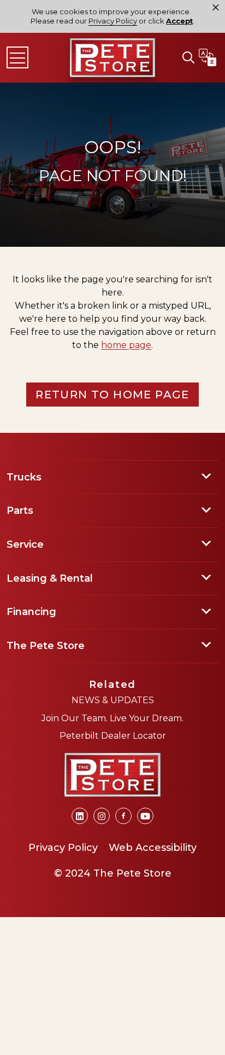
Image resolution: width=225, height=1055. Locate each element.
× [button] (215, 7)
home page (126, 345)
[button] (188, 57)
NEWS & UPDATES (113, 700)
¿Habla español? (207, 57)
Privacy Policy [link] (112, 20)
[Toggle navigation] (17, 57)
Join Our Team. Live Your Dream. (112, 718)
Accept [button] (179, 21)
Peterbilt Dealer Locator (113, 736)
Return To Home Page (112, 394)
